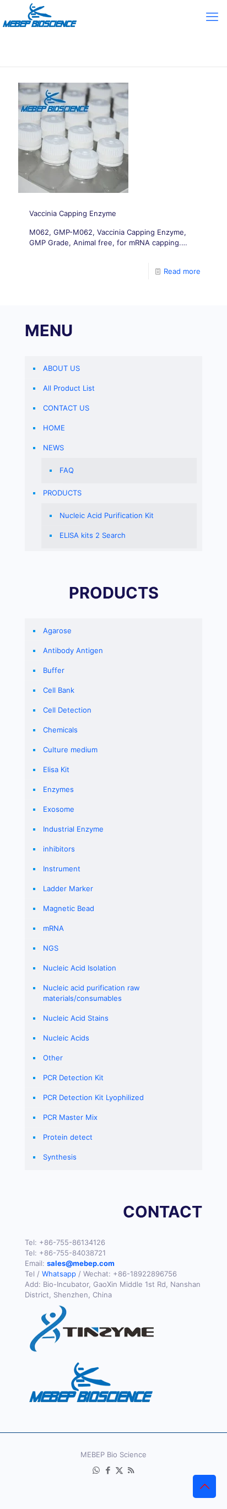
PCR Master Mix (70, 1117)
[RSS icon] (131, 1470)
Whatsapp (59, 1273)
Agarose (57, 630)
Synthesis (60, 1156)
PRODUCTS (62, 492)
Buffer (53, 670)
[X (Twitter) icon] (119, 1470)
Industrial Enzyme (73, 828)
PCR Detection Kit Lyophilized (93, 1097)
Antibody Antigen (73, 650)
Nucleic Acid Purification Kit (107, 515)
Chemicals (60, 729)
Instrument (61, 868)
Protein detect (68, 1137)
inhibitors (59, 848)
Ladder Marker (68, 888)
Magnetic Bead (68, 908)
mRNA (53, 928)
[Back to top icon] (204, 1486)
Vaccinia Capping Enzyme (72, 213)
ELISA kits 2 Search (93, 535)
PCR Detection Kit (73, 1077)
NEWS (53, 447)
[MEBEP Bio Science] (39, 16)
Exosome (58, 809)
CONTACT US (66, 407)
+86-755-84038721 (72, 1252)
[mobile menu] (212, 16)
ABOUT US (61, 368)
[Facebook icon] (108, 1470)
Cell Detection (67, 709)
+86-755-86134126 (72, 1242)
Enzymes (58, 789)
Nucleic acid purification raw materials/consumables (91, 993)
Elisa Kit (56, 769)
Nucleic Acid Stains (76, 1018)
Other (53, 1057)
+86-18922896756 (145, 1273)
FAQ (67, 470)
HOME (54, 427)
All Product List (69, 388)
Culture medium (70, 749)
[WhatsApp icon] (96, 1470)
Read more (182, 271)
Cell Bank (58, 690)
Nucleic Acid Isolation (79, 967)
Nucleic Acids (66, 1037)
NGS (50, 948)
